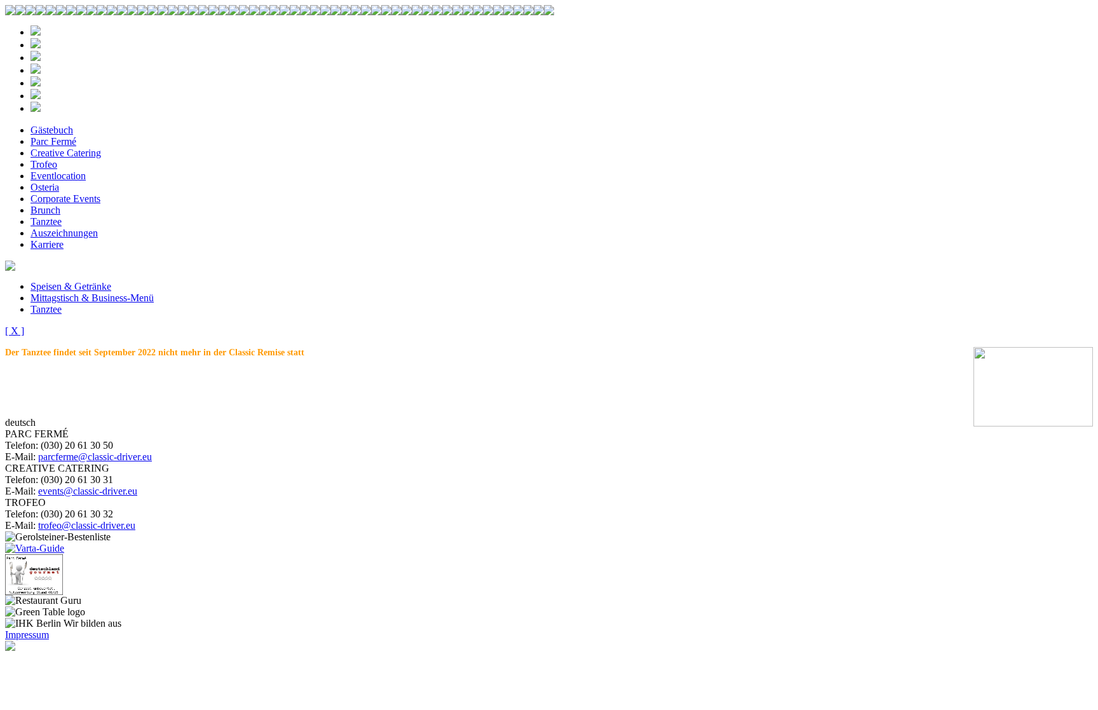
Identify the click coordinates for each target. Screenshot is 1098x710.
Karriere (47, 244)
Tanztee (46, 221)
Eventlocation (58, 175)
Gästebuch (51, 130)
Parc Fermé (53, 141)
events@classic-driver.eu (87, 491)
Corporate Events (65, 198)
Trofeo (43, 164)
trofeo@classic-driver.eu (86, 525)
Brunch (45, 210)
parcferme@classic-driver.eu (95, 456)
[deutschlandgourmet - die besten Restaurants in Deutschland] (34, 591)
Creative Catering (65, 152)
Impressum (27, 634)
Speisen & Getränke (70, 286)
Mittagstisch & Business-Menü (92, 297)
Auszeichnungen (64, 233)
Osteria (44, 187)
